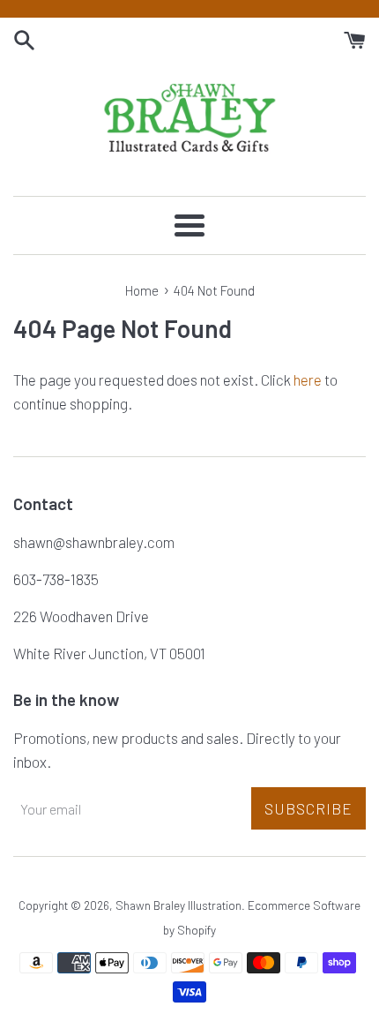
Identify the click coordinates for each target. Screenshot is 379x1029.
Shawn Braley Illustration (178, 905)
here (308, 379)
